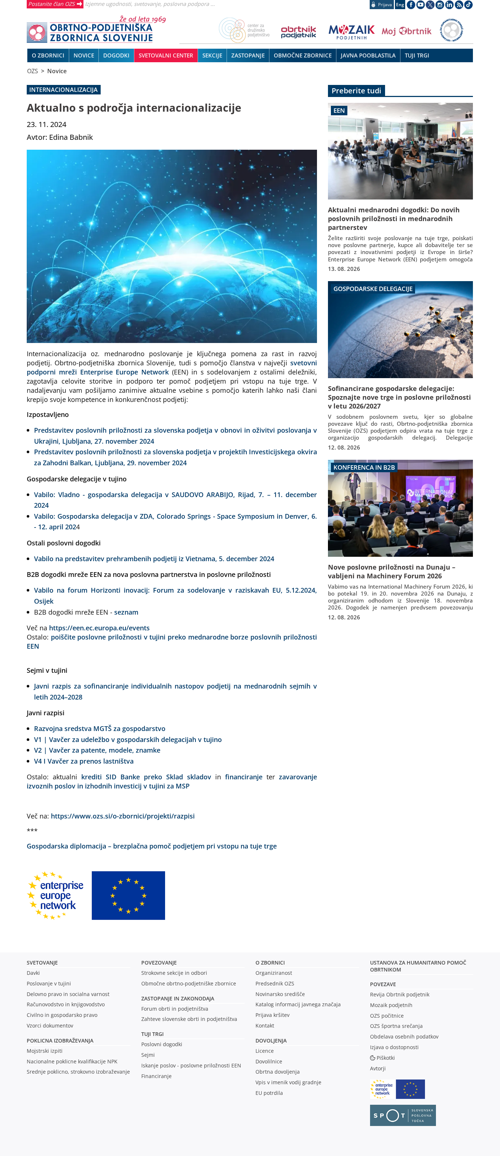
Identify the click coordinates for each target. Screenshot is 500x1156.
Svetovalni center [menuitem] (166, 55)
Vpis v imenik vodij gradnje (288, 1082)
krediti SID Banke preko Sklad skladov (146, 776)
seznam (126, 611)
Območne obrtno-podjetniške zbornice (188, 983)
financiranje (243, 776)
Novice (57, 71)
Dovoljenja (271, 1040)
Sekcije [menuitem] (212, 55)
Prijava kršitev (272, 1014)
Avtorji (378, 1068)
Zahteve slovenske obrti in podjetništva (189, 1018)
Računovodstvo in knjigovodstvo (66, 1004)
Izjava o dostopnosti (394, 1047)
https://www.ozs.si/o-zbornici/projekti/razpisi (123, 815)
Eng (400, 4)
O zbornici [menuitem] (48, 55)
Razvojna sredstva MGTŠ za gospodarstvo (99, 728)
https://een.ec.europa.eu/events (99, 627)
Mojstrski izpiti (45, 1050)
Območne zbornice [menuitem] (303, 55)
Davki (33, 972)
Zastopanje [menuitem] (248, 55)
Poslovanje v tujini (49, 983)
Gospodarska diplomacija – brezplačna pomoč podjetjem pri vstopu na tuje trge (152, 845)
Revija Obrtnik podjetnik (399, 994)
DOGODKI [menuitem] (116, 55)
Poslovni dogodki (161, 1044)
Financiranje (156, 1076)
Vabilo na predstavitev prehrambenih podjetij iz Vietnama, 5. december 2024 (154, 558)
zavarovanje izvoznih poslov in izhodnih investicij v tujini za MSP (172, 781)
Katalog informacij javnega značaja (298, 1004)
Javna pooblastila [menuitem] (368, 55)
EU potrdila (269, 1092)
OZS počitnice (387, 1015)
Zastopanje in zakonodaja (177, 998)
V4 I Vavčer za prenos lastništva (84, 760)
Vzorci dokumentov (50, 1025)
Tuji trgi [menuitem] (417, 55)
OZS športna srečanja (396, 1025)
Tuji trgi (152, 1033)
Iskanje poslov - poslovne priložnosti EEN (191, 1065)
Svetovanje (42, 962)
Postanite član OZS (51, 3)
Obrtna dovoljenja (277, 1071)
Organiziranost (273, 972)
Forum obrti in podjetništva (174, 1008)
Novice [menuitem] (84, 55)
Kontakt (264, 1025)
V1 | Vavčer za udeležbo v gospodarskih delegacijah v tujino (128, 739)
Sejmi (148, 1054)
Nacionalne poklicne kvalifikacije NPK (72, 1061)
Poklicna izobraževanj (58, 1040)
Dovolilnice (268, 1061)
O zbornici (270, 962)
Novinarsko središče (280, 994)
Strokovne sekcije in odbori (174, 972)
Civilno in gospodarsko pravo (62, 1014)
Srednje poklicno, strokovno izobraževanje (78, 1071)
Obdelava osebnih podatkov (404, 1036)
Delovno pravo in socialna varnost (68, 994)
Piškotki (386, 1057)
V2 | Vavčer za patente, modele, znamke (97, 749)
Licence (264, 1050)
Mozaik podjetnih (391, 1005)
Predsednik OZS (274, 983)
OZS (32, 71)
